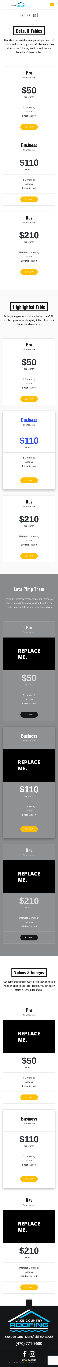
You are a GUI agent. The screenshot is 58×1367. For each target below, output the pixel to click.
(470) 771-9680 (29, 1343)
